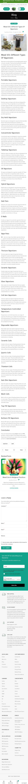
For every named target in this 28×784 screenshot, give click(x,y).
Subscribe (14, 585)
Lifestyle (15, 474)
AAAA (3, 693)
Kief (16, 706)
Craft (3, 691)
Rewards (17, 661)
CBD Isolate (17, 701)
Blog (16, 17)
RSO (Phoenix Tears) (19, 711)
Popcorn (4, 703)
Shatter (16, 686)
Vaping (15, 23)
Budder (16, 683)
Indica (3, 681)
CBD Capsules (5, 741)
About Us (4, 659)
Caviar (16, 693)
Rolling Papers (18, 743)
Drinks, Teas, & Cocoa (20, 724)
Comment (3, 506)
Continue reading (14, 488)
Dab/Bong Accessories (20, 741)
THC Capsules (5, 738)
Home (12, 17)
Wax (16, 681)
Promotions (4, 667)
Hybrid (3, 683)
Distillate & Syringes (19, 698)
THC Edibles (17, 727)
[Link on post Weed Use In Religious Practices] (14, 467)
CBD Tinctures (5, 746)
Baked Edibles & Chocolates (18, 721)
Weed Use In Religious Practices (14, 477)
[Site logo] (14, 8)
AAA (3, 696)
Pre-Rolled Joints (6, 706)
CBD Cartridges (5, 725)
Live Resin (17, 688)
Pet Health (4, 751)
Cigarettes (18, 747)
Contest (4, 664)
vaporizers (5, 443)
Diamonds (17, 696)
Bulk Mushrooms (6, 769)
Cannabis (4, 678)
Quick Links (5, 654)
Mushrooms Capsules (7, 764)
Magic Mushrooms (6, 762)
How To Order (18, 664)
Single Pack (17, 750)
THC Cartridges (5, 723)
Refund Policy (18, 672)
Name (3, 523)
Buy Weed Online (8, 32)
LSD (3, 732)
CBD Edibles (17, 729)
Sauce (16, 691)
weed (12, 443)
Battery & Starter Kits (7, 718)
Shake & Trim (5, 709)
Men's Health (5, 754)
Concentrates (19, 678)
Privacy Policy (18, 669)
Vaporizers (5, 715)
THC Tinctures (5, 743)
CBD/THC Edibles (18, 732)
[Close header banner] (26, 1)
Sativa (3, 686)
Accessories (18, 736)
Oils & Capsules (6, 736)
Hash (16, 709)
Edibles (17, 715)
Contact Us (17, 656)
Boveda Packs (18, 738)
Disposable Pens (6, 720)
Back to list (14, 449)
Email (2, 529)
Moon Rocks (18, 703)
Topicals (4, 748)
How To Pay (17, 667)
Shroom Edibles (5, 767)
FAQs (16, 659)
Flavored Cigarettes (19, 755)
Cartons (17, 752)
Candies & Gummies (19, 718)
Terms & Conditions (19, 674)
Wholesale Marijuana (6, 711)
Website (3, 535)
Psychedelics (5, 729)
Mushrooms (5, 759)
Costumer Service (20, 654)
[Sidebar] (2, 237)
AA (2, 698)
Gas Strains (4, 688)
